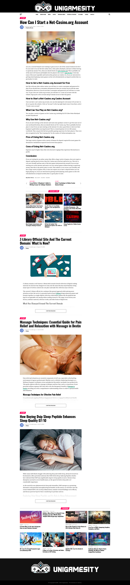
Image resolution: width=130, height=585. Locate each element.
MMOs (49, 14)
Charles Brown (29, 27)
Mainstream (43, 14)
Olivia (27, 248)
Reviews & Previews (71, 14)
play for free (68, 73)
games (48, 177)
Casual (86, 14)
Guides (54, 14)
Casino (43, 177)
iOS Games (80, 14)
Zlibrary (58, 293)
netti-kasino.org (63, 71)
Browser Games (61, 14)
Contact (92, 14)
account (37, 177)
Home (37, 14)
